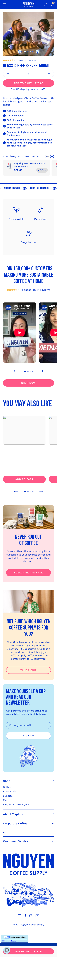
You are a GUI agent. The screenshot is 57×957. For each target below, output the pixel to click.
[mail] (19, 915)
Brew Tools (9, 791)
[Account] (45, 4)
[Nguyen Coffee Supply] (28, 4)
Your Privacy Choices (18, 937)
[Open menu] (4, 4)
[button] (20, 52)
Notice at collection (9, 941)
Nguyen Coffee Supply (32, 924)
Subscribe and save (28, 572)
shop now (28, 382)
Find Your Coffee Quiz (16, 804)
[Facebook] (25, 915)
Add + (42, 170)
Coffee (7, 787)
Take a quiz (28, 670)
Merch (6, 800)
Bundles (7, 795)
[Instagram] (30, 915)
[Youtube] (37, 915)
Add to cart (24, 479)
